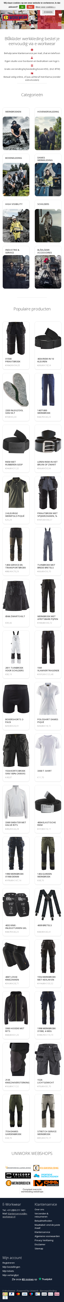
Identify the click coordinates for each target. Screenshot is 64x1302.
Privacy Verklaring (44, 1240)
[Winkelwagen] (61, 16)
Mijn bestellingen (11, 1266)
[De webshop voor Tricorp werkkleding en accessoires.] (18, 1175)
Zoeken (48, 12)
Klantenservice (42, 1232)
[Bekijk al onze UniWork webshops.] (32, 1190)
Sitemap (39, 1248)
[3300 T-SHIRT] (44, 774)
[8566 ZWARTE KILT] (15, 619)
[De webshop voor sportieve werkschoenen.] (46, 1175)
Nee (30, 7)
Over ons (39, 1209)
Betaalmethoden (43, 1220)
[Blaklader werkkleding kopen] (15, 17)
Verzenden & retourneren (41, 1215)
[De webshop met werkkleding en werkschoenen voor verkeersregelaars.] (18, 1167)
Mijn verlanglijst (11, 1275)
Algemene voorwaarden (47, 1236)
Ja (22, 7)
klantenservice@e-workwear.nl (15, 1215)
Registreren (9, 1262)
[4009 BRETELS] (44, 928)
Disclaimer (40, 1244)
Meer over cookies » (45, 7)
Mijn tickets (8, 1271)
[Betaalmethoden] (6, 1293)
